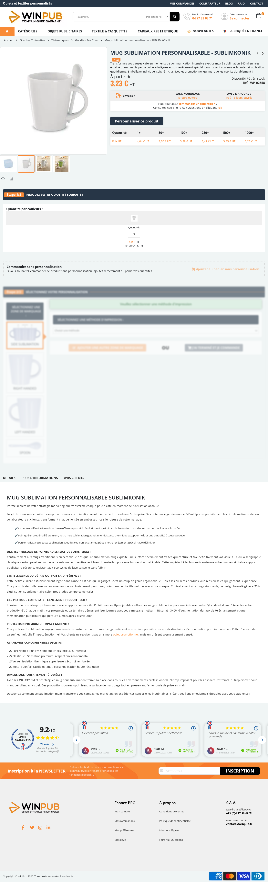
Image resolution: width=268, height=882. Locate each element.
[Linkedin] (50, 828)
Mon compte (122, 811)
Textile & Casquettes (109, 31)
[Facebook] (26, 828)
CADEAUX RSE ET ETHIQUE (158, 31)
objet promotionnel (126, 634)
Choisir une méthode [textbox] (67, 330)
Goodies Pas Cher (86, 40)
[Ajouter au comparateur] (11, 179)
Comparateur (209, 3)
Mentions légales (169, 830)
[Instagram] (42, 828)
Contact (256, 3)
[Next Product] (263, 53)
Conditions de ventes (171, 811)
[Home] (7, 31)
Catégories (28, 31)
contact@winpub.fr (239, 824)
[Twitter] (34, 828)
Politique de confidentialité (175, 821)
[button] (8, 163)
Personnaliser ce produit (137, 121)
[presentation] (9, 479)
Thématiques (60, 40)
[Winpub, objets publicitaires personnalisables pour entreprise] (35, 17)
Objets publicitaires (64, 31)
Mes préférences (124, 830)
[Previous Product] (257, 53)
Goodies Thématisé (32, 40)
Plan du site (66, 876)
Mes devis (120, 840)
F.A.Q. (241, 3)
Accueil (8, 40)
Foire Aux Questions (171, 840)
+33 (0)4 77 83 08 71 (239, 813)
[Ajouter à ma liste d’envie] (3, 179)
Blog (229, 3)
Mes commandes (182, 3)
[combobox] (126, 16)
